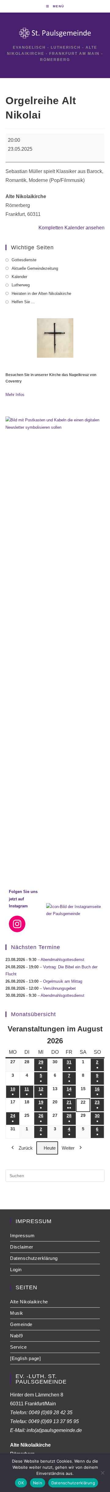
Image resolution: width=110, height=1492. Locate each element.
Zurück (26, 1148)
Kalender (19, 276)
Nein (37, 1482)
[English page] (25, 1358)
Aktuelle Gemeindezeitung (35, 268)
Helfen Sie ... (23, 302)
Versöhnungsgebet (59, 988)
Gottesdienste (24, 260)
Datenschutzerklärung (34, 1258)
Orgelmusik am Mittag (62, 981)
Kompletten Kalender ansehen (71, 227)
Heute (50, 1148)
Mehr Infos (15, 394)
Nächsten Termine (35, 947)
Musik (16, 1313)
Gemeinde (21, 1324)
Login (16, 1269)
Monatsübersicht (33, 1014)
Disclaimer (21, 1246)
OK (21, 1482)
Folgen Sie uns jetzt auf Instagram (23, 898)
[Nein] (102, 1473)
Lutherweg (21, 285)
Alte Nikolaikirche (29, 1301)
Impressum (22, 1235)
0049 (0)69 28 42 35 (50, 1412)
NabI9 (16, 1335)
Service (18, 1347)
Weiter (68, 1148)
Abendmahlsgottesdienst (62, 959)
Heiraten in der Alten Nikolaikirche (41, 293)
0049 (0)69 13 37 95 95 (53, 1421)
